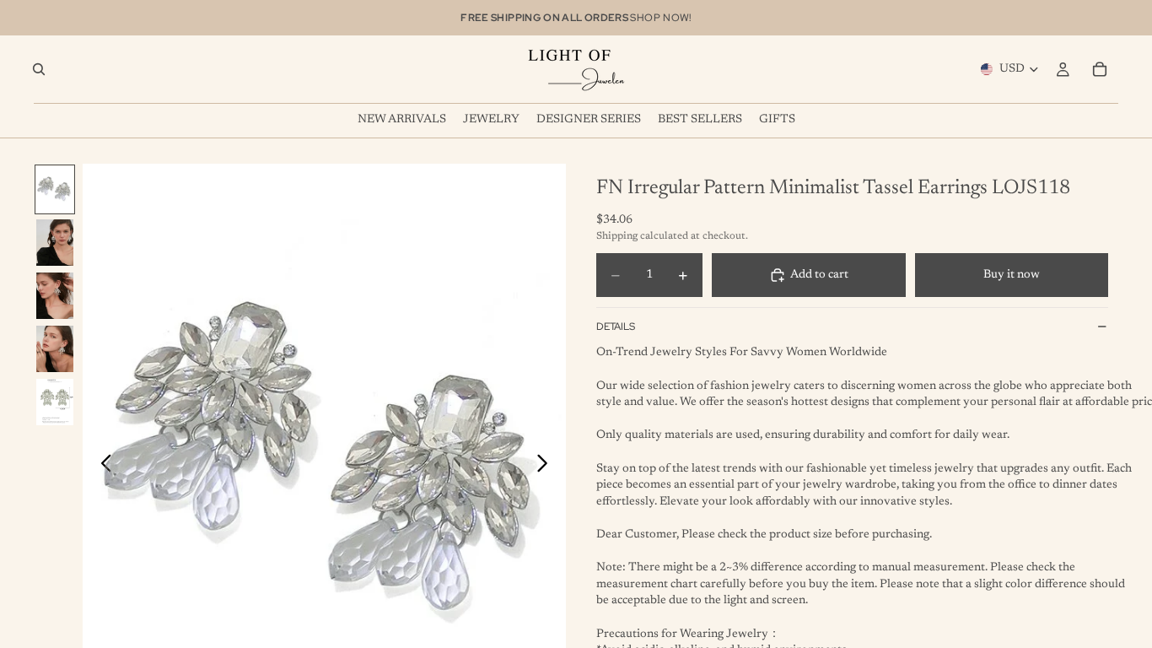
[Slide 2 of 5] (54, 242)
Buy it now (1011, 275)
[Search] (38, 69)
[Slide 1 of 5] (54, 189)
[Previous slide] (102, 466)
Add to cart (819, 275)
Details (615, 326)
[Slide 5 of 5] (54, 402)
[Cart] (1099, 69)
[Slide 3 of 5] (54, 296)
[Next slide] (547, 466)
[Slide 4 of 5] (54, 349)
